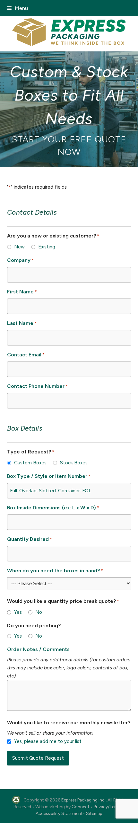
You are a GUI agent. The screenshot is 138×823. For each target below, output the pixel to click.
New (19, 247)
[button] (17, 8)
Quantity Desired (29, 539)
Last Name (22, 323)
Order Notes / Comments (38, 649)
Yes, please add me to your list (48, 741)
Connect (81, 806)
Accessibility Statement (59, 813)
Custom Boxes (30, 463)
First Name (22, 292)
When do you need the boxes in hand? (55, 571)
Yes (18, 612)
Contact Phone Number (37, 386)
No (38, 612)
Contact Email (26, 355)
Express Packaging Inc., (84, 799)
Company (20, 260)
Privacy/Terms (107, 806)
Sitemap (94, 813)
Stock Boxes (74, 463)
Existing (46, 247)
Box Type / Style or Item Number (49, 476)
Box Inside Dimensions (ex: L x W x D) (53, 508)
